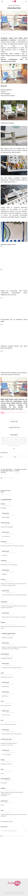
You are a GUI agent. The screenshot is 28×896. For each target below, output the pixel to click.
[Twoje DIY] (14, 883)
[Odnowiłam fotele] (14, 20)
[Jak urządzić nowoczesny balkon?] (7, 483)
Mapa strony (13, 893)
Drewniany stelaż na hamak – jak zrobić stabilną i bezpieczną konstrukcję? (7, 471)
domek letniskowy (11, 412)
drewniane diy (11, 5)
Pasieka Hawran (19, 893)
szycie (24, 412)
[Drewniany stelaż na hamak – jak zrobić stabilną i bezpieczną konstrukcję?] (7, 461)
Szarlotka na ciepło (14, 421)
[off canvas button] (2, 1)
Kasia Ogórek (3, 33)
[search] (25, 1)
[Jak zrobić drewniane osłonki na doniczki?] (20, 461)
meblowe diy (17, 5)
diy (5, 412)
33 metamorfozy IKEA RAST (14, 427)
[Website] (14, 449)
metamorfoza (19, 412)
